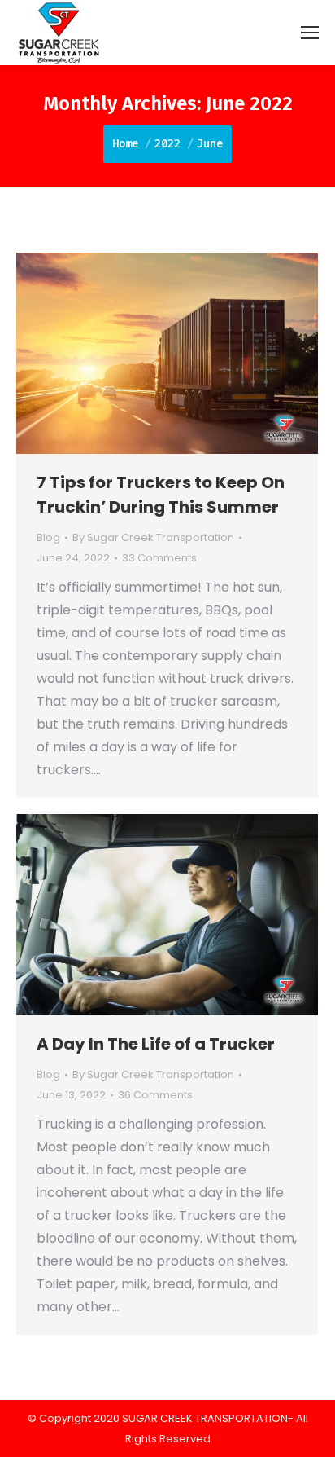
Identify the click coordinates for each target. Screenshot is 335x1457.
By (153, 537)
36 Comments (155, 1095)
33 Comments (159, 558)
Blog (48, 537)
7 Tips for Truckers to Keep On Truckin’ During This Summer (161, 494)
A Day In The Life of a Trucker (156, 1043)
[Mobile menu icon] (310, 33)
